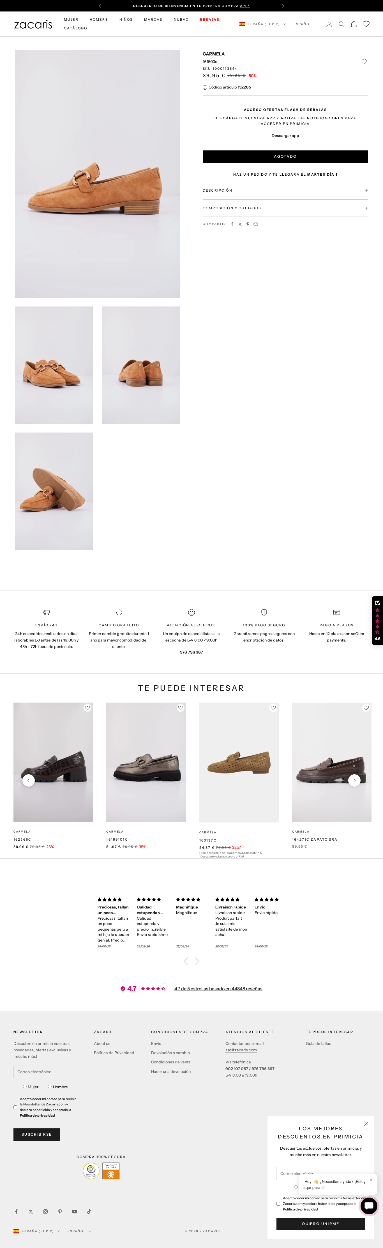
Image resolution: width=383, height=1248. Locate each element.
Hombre (60, 1086)
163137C (208, 840)
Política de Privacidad (114, 1052)
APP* (245, 6)
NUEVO (181, 19)
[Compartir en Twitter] (240, 224)
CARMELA (214, 54)
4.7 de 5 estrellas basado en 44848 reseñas (218, 988)
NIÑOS (126, 19)
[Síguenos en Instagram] (45, 1211)
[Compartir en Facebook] (232, 224)
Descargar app (285, 135)
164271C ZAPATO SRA (315, 839)
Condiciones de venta (171, 1062)
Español (303, 24)
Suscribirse (37, 1134)
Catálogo (75, 28)
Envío (156, 1043)
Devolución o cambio (170, 1052)
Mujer (33, 1086)
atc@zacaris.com (241, 1049)
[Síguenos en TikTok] (89, 1211)
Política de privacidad (300, 1209)
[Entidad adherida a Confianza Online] (101, 1171)
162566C (22, 839)
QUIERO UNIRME (320, 1223)
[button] (187, 961)
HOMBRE (99, 19)
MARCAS (153, 19)
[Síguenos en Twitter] (31, 1211)
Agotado (285, 156)
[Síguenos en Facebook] (16, 1211)
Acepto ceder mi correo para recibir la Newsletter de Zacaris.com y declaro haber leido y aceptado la (324, 1203)
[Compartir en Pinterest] (248, 224)
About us (102, 1043)
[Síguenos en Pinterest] (60, 1211)
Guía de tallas (318, 1043)
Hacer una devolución (171, 1071)
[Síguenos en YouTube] (74, 1211)
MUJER (71, 19)
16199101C (117, 839)
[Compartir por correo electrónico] (255, 224)
